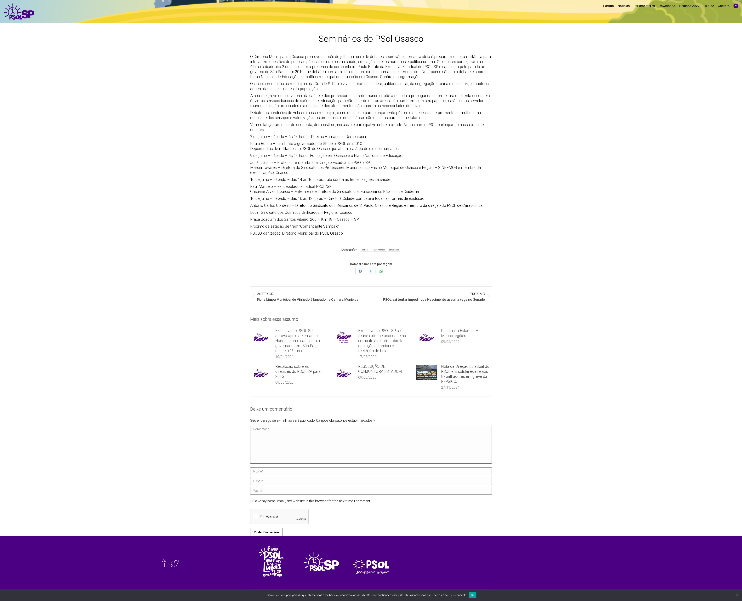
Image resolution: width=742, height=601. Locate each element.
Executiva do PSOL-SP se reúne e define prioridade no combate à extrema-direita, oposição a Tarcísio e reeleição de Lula (382, 340)
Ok (472, 595)
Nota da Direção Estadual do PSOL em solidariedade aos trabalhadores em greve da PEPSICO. (465, 374)
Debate (365, 250)
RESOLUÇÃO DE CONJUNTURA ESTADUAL (380, 369)
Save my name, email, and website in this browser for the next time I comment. (312, 501)
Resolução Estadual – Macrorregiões (459, 333)
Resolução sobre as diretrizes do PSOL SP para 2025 (298, 371)
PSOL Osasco (378, 250)
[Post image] (260, 337)
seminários (394, 250)
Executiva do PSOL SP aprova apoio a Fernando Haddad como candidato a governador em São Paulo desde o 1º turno (297, 340)
